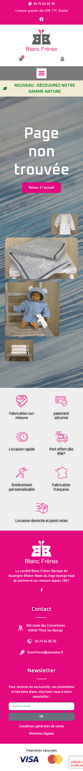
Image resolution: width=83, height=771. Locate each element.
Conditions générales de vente (41, 726)
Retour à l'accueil (41, 187)
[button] (41, 73)
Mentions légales (41, 733)
